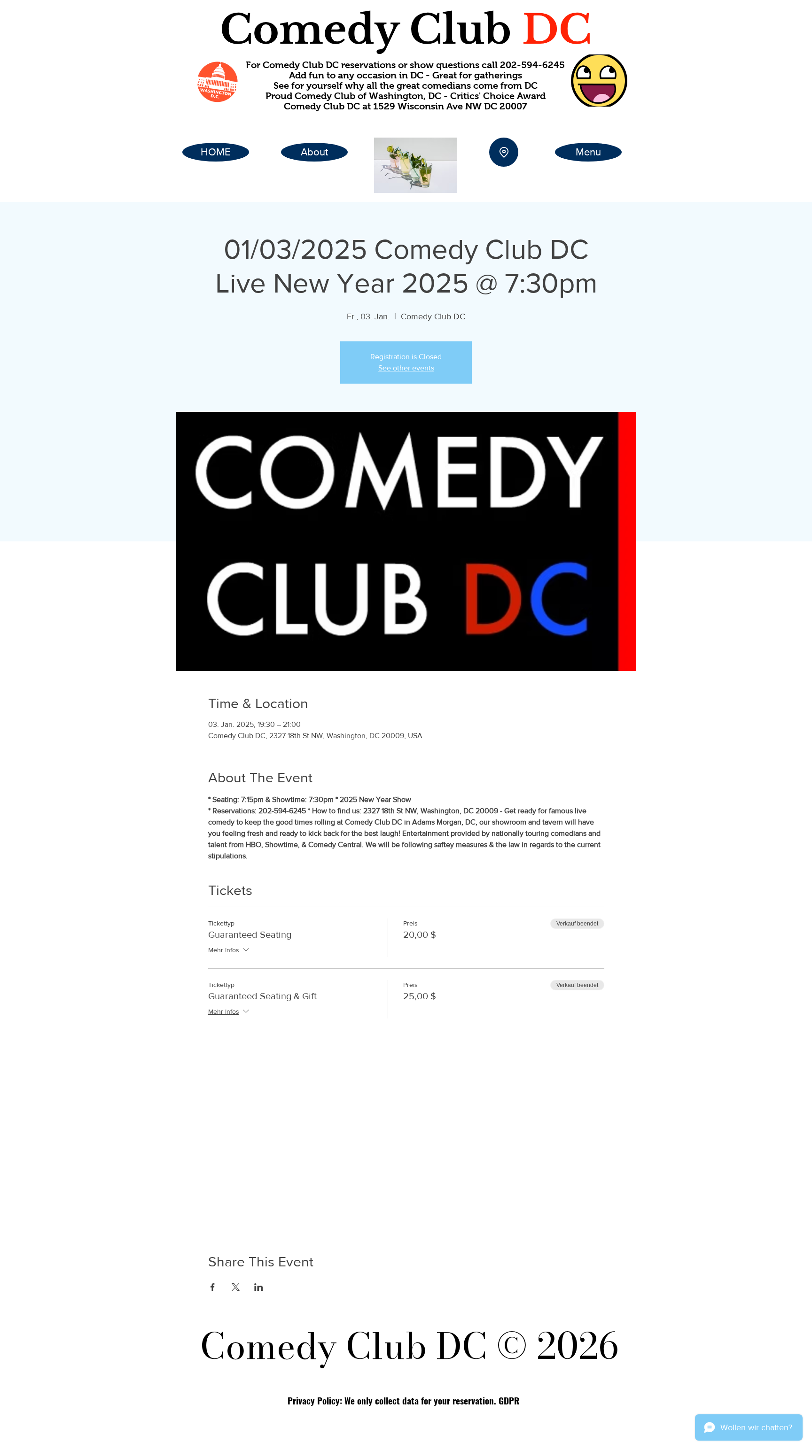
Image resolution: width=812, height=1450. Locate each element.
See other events (406, 368)
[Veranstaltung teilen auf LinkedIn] (258, 1287)
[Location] (503, 152)
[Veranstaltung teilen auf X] (235, 1287)
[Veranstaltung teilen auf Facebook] (212, 1287)
